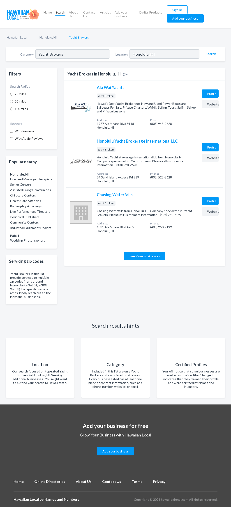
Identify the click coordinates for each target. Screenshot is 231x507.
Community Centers (24, 222)
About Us (73, 14)
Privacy (159, 481)
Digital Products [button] (150, 12)
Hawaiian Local (17, 37)
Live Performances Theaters (30, 211)
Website (213, 104)
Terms (137, 481)
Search (60, 12)
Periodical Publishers (24, 217)
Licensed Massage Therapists (31, 179)
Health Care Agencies (25, 201)
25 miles (20, 94)
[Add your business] (115, 446)
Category (27, 54)
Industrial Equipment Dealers (30, 228)
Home (48, 12)
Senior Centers (21, 184)
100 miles (21, 109)
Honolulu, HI (48, 37)
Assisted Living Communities (30, 190)
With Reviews (24, 131)
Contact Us (89, 14)
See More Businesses (144, 256)
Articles (105, 12)
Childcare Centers (23, 195)
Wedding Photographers (27, 240)
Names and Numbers (61, 499)
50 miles (20, 101)
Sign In (177, 10)
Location (122, 54)
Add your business (121, 14)
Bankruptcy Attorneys (26, 206)
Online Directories (49, 481)
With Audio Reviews (29, 138)
